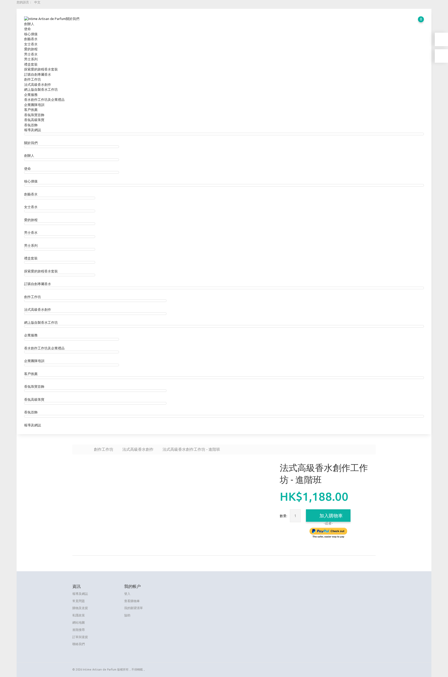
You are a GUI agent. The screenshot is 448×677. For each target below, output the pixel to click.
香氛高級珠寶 (34, 120)
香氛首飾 (31, 125)
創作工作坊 (32, 79)
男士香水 (31, 54)
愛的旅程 (31, 49)
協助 (127, 615)
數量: (283, 516)
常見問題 (78, 601)
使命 (27, 29)
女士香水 (31, 44)
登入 (127, 593)
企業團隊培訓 (34, 105)
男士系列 (31, 59)
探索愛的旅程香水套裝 (41, 69)
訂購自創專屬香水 (37, 74)
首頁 (83, 449)
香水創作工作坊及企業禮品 (44, 99)
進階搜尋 (78, 629)
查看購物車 (132, 601)
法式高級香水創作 (37, 84)
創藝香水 (31, 39)
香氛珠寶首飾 (34, 115)
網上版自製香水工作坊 (41, 89)
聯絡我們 (78, 644)
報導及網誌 (32, 130)
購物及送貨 (80, 608)
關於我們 (72, 18)
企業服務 (31, 94)
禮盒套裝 (31, 64)
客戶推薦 (31, 109)
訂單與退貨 (80, 637)
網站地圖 (78, 622)
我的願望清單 (133, 608)
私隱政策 (78, 615)
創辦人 (29, 24)
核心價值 (31, 34)
